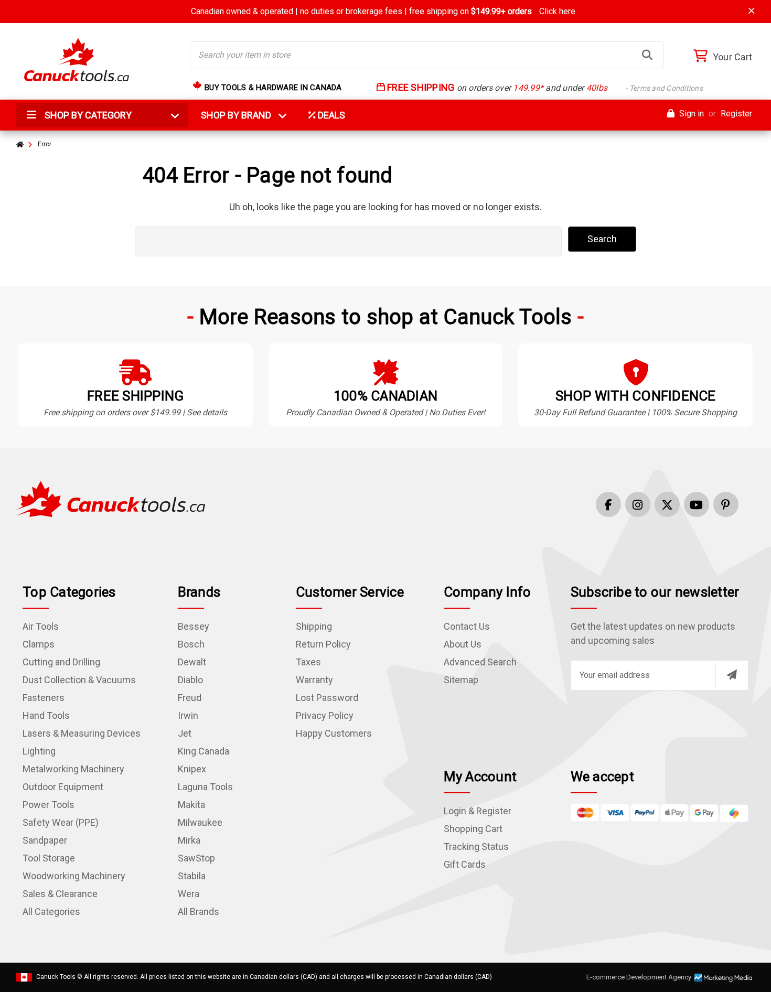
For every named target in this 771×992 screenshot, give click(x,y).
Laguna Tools (205, 786)
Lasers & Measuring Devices (82, 733)
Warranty (314, 679)
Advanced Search (480, 661)
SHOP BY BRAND (242, 115)
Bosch (191, 644)
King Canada (203, 751)
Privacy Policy (325, 715)
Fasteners (44, 697)
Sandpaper (45, 840)
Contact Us (467, 626)
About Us (462, 644)
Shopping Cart (473, 828)
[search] (647, 55)
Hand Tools (46, 715)
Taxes (308, 661)
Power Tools (48, 804)
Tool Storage (49, 858)
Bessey (193, 626)
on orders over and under (544, 88)
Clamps (39, 644)
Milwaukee (200, 822)
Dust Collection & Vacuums (79, 679)
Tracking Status (476, 846)
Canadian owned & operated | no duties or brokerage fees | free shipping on (383, 11)
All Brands (198, 911)
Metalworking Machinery (73, 768)
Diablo (190, 679)
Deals (330, 115)
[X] (667, 504)
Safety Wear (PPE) (61, 822)
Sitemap (461, 679)
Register (736, 113)
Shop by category (87, 115)
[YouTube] (696, 504)
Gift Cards (465, 864)
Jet (184, 733)
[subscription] (731, 674)
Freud (189, 697)
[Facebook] (608, 504)
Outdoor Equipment (63, 786)
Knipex (192, 768)
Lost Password (327, 697)
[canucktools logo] (110, 498)
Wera (188, 893)
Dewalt (192, 661)
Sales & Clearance (60, 893)
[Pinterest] (725, 504)
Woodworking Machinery (74, 875)
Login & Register (477, 810)
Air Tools (41, 626)
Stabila (192, 875)
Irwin (188, 715)
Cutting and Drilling (61, 661)
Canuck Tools (56, 976)
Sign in (690, 113)
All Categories (51, 911)
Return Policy (323, 644)
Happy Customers (334, 733)
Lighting (39, 751)
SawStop (196, 858)
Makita (191, 804)
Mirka (189, 840)
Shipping (314, 626)
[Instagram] (637, 504)
